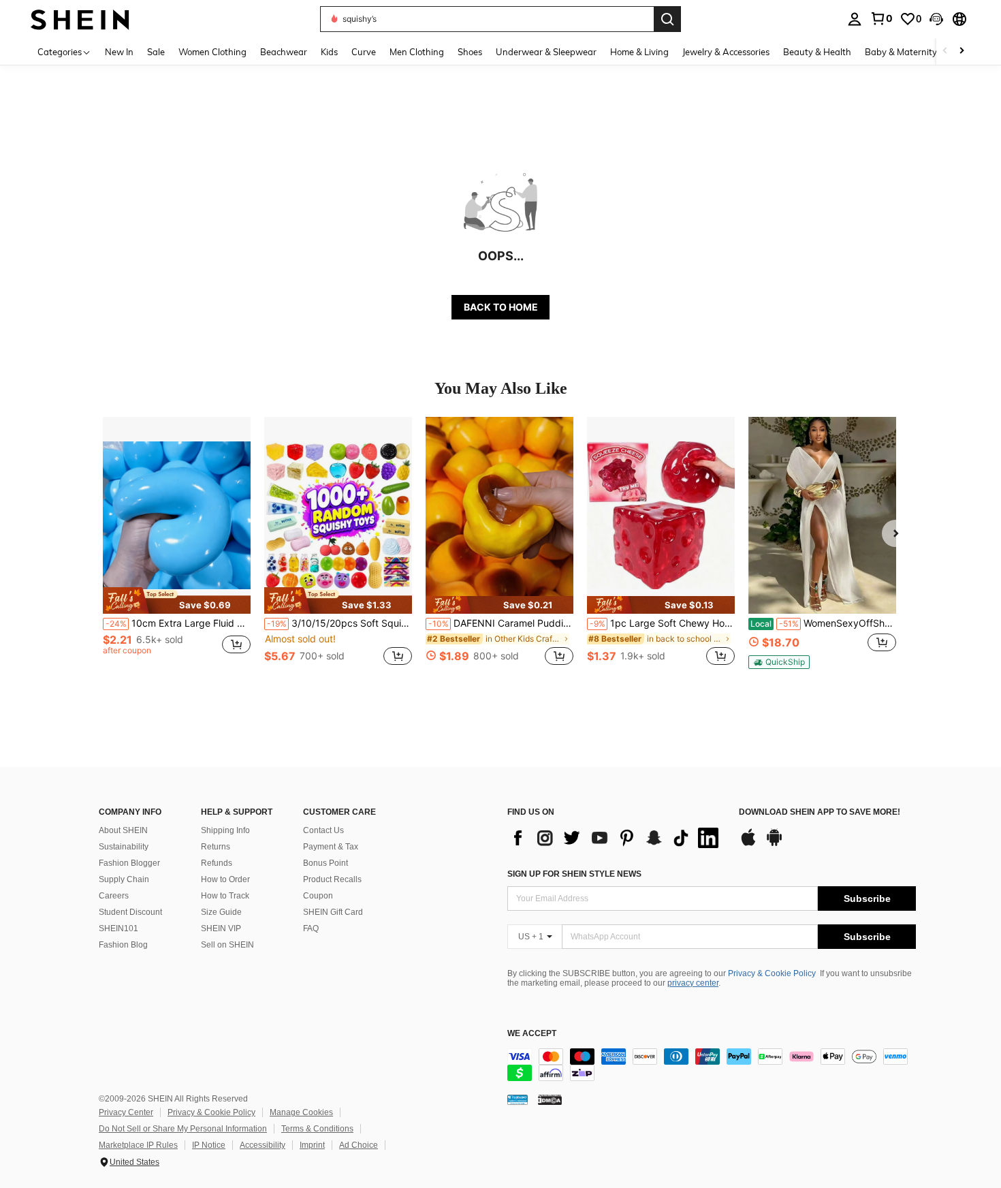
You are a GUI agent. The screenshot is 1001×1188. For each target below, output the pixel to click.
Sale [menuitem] (156, 51)
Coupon (318, 896)
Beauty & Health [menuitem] (817, 51)
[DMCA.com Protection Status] (550, 1099)
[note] (177, 600)
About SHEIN (123, 830)
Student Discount (130, 912)
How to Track (225, 896)
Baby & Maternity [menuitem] (901, 51)
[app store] (748, 844)
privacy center (692, 983)
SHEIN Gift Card (333, 912)
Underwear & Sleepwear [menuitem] (546, 51)
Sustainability (123, 846)
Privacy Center (126, 1112)
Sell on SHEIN (227, 945)
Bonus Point (325, 863)
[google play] (774, 844)
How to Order (225, 879)
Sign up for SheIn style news (574, 874)
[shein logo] (80, 19)
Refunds (216, 863)
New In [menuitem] (119, 51)
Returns (215, 846)
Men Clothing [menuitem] (417, 51)
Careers (114, 896)
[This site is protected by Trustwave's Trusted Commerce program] (517, 1099)
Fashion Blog (123, 945)
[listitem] (177, 549)
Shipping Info (225, 830)
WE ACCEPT (531, 1033)
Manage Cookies (301, 1112)
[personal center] (854, 19)
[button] (936, 19)
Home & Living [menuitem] (639, 51)
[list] (616, 838)
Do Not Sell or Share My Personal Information (183, 1129)
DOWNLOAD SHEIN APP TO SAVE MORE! (819, 812)
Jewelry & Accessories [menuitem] (725, 51)
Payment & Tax (330, 846)
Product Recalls (332, 879)
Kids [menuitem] (329, 51)
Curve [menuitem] (363, 51)
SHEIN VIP (221, 928)
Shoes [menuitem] (470, 51)
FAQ (311, 928)
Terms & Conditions (317, 1129)
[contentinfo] (711, 1064)
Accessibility (262, 1145)
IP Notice (208, 1145)
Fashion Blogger (129, 863)
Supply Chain (124, 879)
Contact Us (323, 830)
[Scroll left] (945, 51)
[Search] (667, 19)
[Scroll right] (961, 51)
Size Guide (221, 912)
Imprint (312, 1145)
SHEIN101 (118, 928)
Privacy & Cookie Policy (772, 973)
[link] (881, 18)
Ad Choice (358, 1145)
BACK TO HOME (501, 307)
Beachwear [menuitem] (283, 51)
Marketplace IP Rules (138, 1145)
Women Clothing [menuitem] (212, 51)
